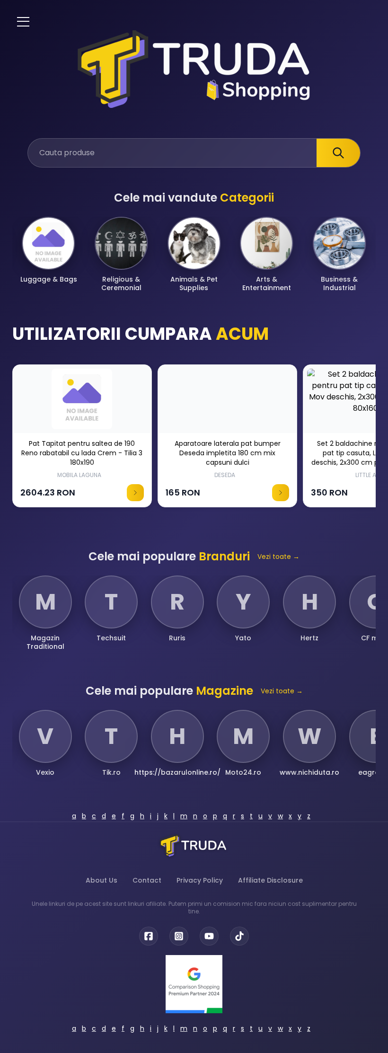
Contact (146, 880)
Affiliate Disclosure (270, 880)
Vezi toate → (278, 556)
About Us (101, 880)
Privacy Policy (199, 880)
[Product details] (135, 492)
